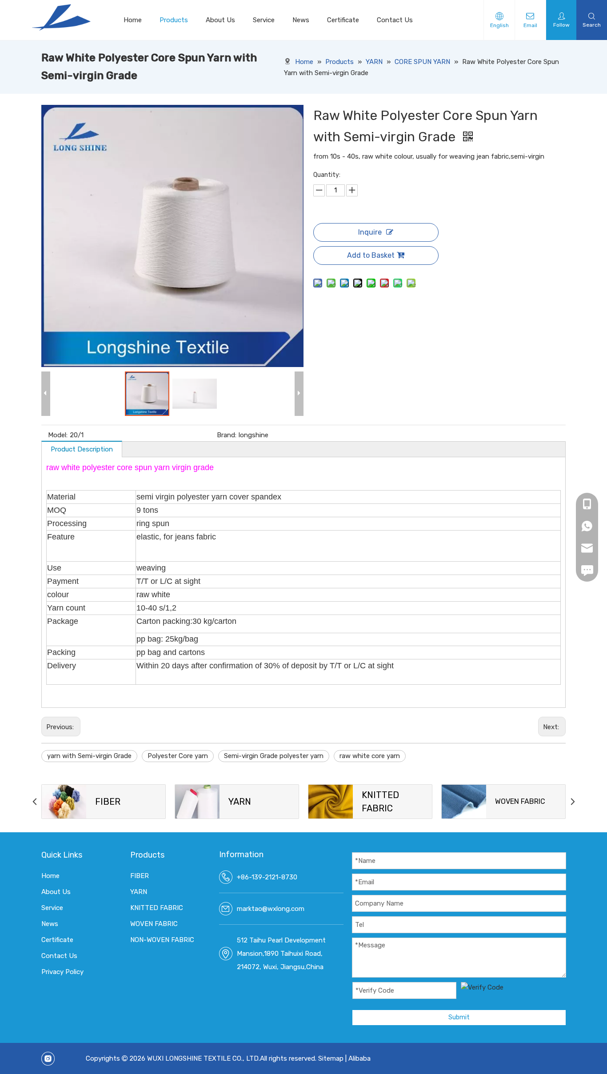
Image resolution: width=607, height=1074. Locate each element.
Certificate (343, 20)
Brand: (226, 435)
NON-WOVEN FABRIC (162, 940)
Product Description (82, 449)
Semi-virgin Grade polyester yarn (273, 756)
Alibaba (359, 1058)
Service (264, 20)
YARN (138, 892)
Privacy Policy (62, 972)
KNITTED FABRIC (156, 908)
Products (174, 20)
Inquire (370, 232)
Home (133, 20)
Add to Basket (371, 255)
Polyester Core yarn (178, 756)
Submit (459, 1017)
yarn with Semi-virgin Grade (89, 756)
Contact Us (395, 20)
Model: (58, 435)
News (300, 20)
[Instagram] (48, 1059)
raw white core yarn (369, 756)
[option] (103, 801)
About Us (220, 20)
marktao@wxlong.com (270, 909)
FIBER (139, 876)
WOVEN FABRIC (154, 924)
